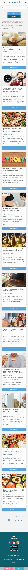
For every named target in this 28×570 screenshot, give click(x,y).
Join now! (8, 568)
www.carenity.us (10, 559)
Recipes (14, 16)
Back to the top (21, 516)
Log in (19, 568)
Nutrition (14, 13)
